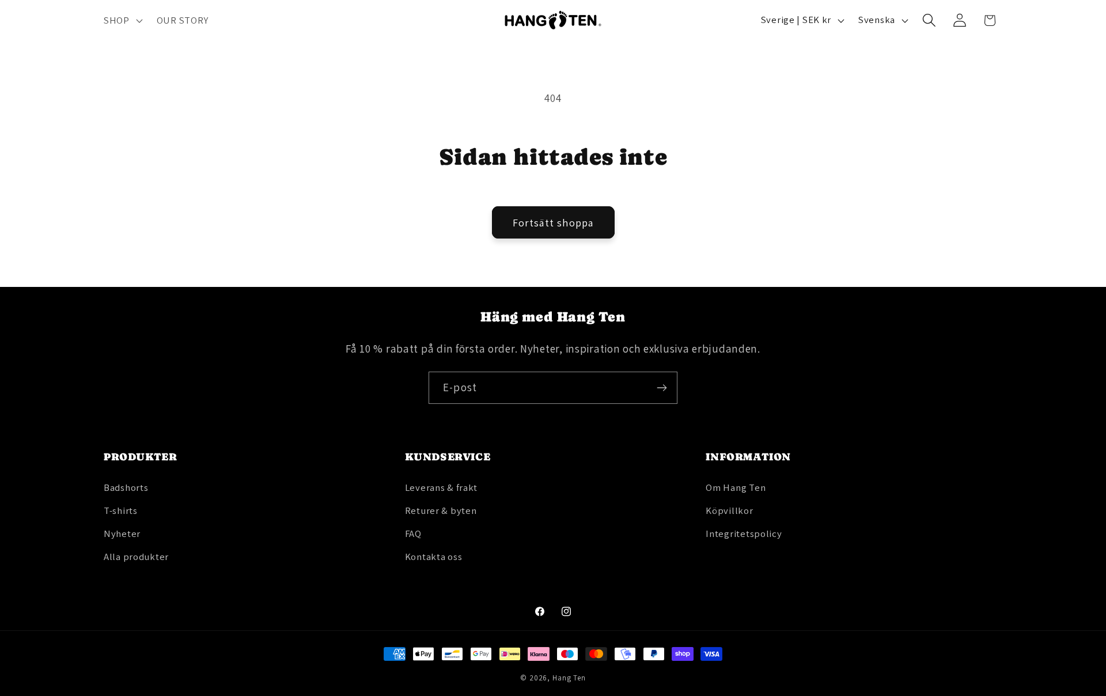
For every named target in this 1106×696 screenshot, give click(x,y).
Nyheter (122, 533)
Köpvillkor (729, 510)
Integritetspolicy (744, 533)
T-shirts (121, 510)
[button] (122, 20)
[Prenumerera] (661, 388)
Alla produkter (136, 556)
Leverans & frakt (441, 487)
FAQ (413, 533)
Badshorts (126, 487)
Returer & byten (441, 510)
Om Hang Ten (736, 487)
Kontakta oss (434, 556)
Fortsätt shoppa (553, 222)
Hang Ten (569, 678)
